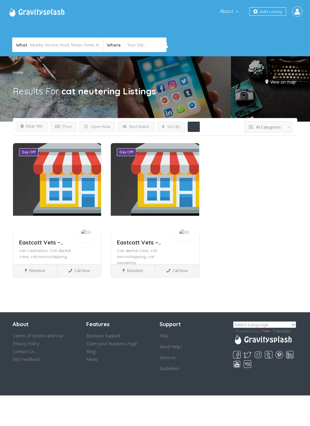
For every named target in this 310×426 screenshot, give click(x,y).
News (91, 359)
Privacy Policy (26, 343)
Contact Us (24, 351)
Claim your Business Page (111, 343)
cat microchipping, (49, 256)
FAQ (164, 336)
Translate (281, 331)
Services (168, 357)
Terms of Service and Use (38, 336)
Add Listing (270, 11)
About (226, 11)
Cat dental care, (133, 250)
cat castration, (34, 250)
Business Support (103, 336)
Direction (36, 270)
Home (18, 72)
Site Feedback (26, 359)
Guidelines (170, 368)
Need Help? (171, 346)
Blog (90, 351)
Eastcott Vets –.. (41, 242)
